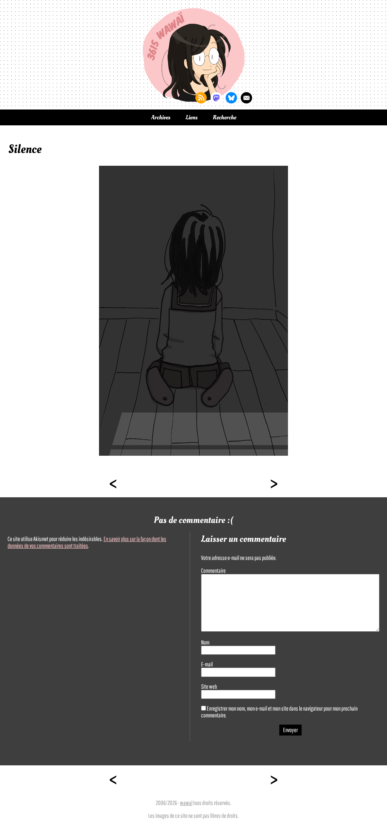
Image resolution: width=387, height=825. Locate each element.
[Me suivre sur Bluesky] (231, 97)
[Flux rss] (201, 97)
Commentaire (213, 570)
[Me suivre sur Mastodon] (216, 97)
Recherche (224, 117)
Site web (209, 686)
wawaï (186, 802)
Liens (192, 117)
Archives (160, 117)
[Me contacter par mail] (246, 97)
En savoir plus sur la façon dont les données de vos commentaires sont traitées (87, 542)
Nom (205, 642)
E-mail (207, 664)
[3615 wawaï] (193, 55)
